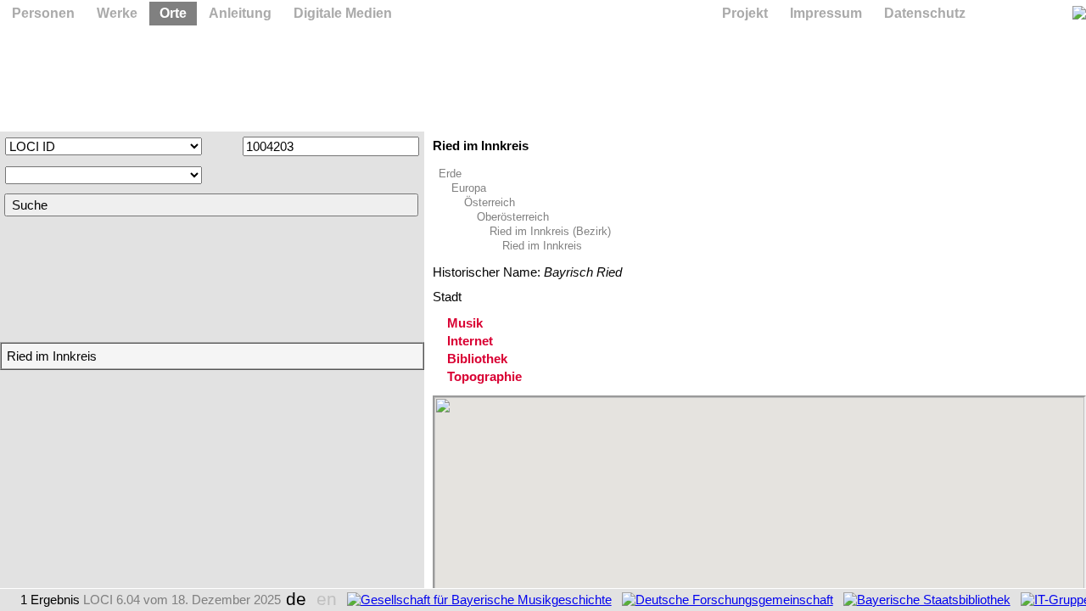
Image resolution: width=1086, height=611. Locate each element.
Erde (450, 173)
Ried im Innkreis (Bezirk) (550, 231)
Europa (468, 188)
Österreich (489, 202)
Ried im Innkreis (542, 245)
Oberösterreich (513, 216)
